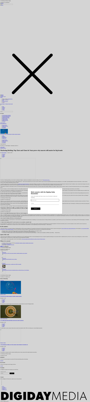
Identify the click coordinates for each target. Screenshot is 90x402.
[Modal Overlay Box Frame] (45, 201)
